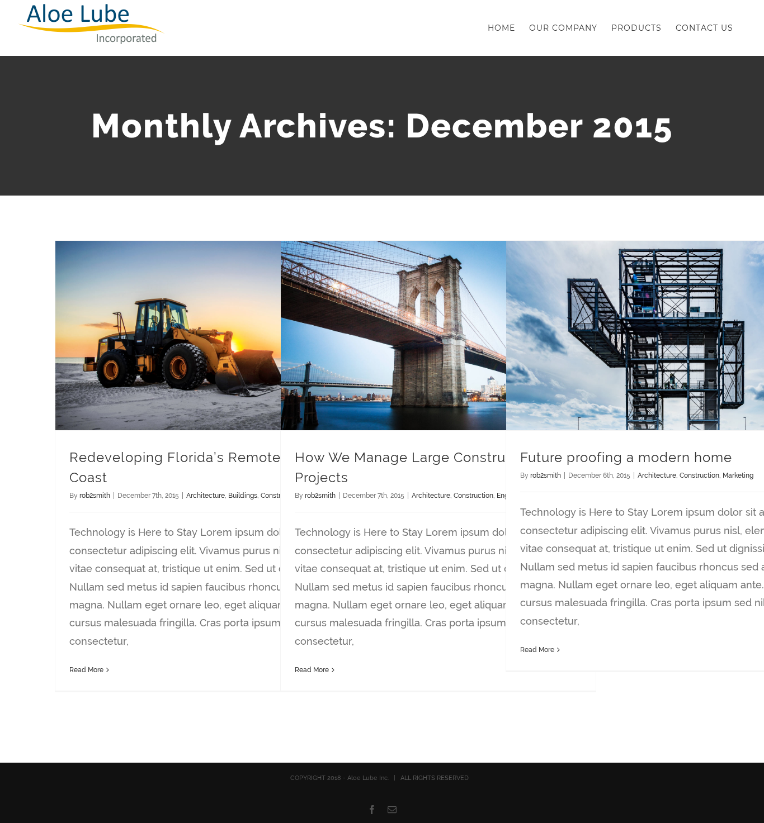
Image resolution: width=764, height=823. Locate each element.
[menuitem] (501, 28)
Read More (86, 670)
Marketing (738, 475)
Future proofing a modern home (626, 457)
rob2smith (94, 495)
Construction (473, 495)
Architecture (205, 495)
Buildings (242, 495)
